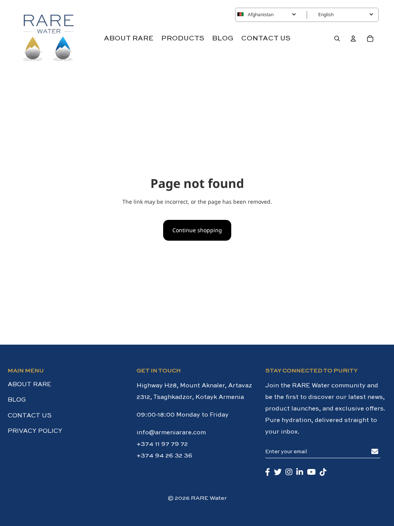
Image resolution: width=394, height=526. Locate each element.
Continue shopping (197, 230)
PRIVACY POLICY (35, 431)
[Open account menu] (353, 38)
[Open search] (337, 38)
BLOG (17, 400)
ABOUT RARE (29, 385)
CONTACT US (30, 416)
